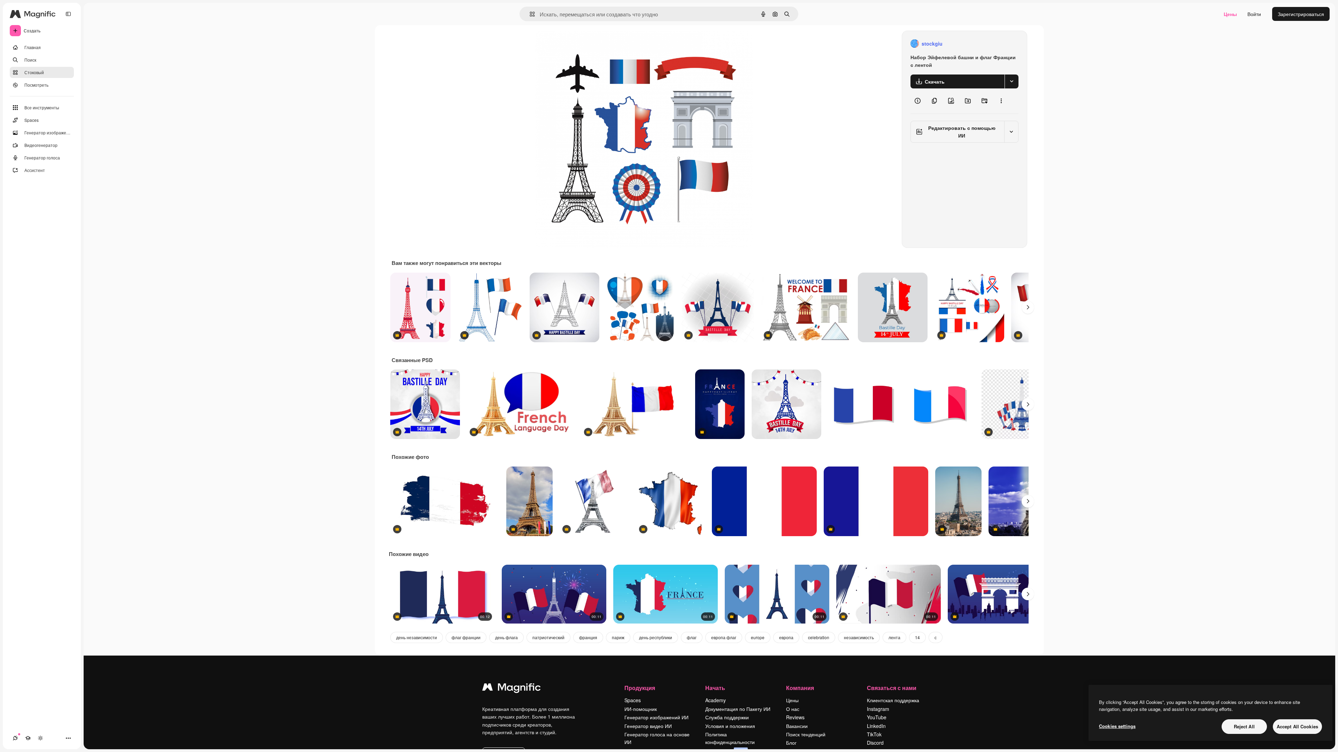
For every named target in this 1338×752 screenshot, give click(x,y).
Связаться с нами (891, 688)
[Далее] (1028, 307)
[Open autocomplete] (529, 14)
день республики (655, 637)
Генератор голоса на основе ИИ (657, 738)
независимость (859, 637)
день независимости (416, 637)
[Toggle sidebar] (68, 13)
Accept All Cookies (1297, 726)
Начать (715, 688)
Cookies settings (1117, 726)
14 (917, 637)
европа (786, 637)
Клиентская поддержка (893, 700)
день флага (506, 637)
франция (588, 637)
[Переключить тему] (40, 738)
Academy (715, 700)
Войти (1254, 13)
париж (618, 637)
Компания (800, 688)
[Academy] (27, 738)
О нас (792, 708)
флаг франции (466, 637)
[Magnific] (511, 688)
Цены (1230, 13)
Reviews (795, 717)
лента (894, 637)
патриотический (548, 637)
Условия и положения (730, 725)
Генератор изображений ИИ (656, 717)
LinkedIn (876, 725)
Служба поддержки (727, 717)
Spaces (632, 700)
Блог (791, 742)
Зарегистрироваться (1301, 13)
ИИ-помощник (640, 708)
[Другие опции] (1001, 101)
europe (757, 637)
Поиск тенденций (805, 734)
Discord (875, 742)
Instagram (878, 708)
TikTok (874, 734)
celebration (818, 637)
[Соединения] (15, 738)
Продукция (639, 688)
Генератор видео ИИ (648, 725)
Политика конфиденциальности (730, 738)
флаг (692, 637)
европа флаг (723, 637)
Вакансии (797, 725)
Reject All (1244, 726)
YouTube (876, 717)
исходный (582, 43)
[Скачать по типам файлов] (1011, 81)
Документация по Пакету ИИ (737, 708)
